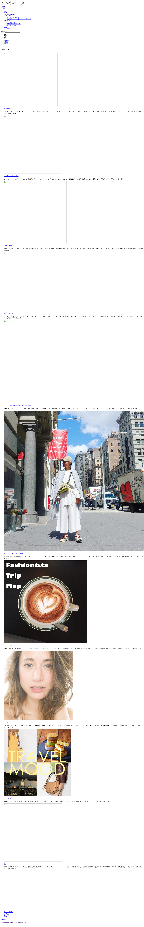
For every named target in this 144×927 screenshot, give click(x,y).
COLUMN (7, 28)
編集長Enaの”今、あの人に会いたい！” (19, 19)
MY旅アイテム (8, 313)
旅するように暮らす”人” (14, 17)
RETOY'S (3, 7)
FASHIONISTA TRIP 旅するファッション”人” (17, 405)
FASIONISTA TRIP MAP (14, 24)
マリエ (6, 722)
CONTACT (7, 913)
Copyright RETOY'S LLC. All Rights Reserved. (13, 922)
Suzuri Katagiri (8, 245)
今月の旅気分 (11, 22)
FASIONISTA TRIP (9, 14)
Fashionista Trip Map (9, 646)
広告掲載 (6, 915)
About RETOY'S (8, 912)
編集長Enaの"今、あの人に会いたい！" (15, 553)
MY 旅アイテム (11, 25)
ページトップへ (5, 919)
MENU (3, 8)
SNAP (6, 27)
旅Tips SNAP (7, 108)
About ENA (7, 916)
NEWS (6, 12)
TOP (5, 11)
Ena (5, 864)
